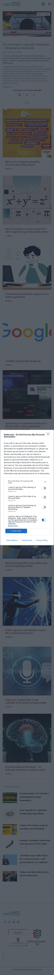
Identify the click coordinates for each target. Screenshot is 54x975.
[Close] (48, 434)
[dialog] (27, 487)
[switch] (44, 488)
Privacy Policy (42, 540)
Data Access (27, 540)
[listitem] (27, 482)
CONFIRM (16, 531)
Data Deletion (12, 540)
